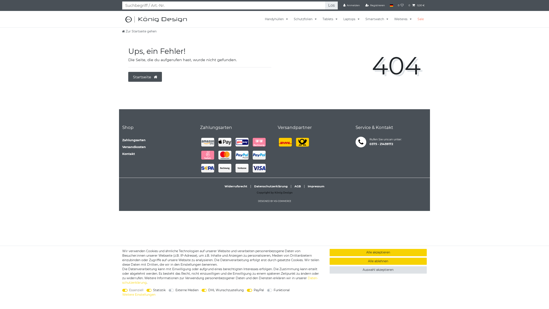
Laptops (349, 19)
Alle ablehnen (378, 261)
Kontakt (128, 154)
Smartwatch (375, 19)
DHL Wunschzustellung (226, 290)
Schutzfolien (303, 19)
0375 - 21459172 (381, 144)
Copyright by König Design (275, 192)
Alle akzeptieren (378, 252)
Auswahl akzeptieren (378, 270)
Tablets (328, 19)
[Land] (391, 5)
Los (331, 5)
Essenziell (136, 290)
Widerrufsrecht (236, 186)
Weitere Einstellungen (138, 295)
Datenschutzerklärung (271, 186)
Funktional (282, 290)
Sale (421, 19)
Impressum (316, 186)
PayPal (259, 290)
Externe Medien (187, 290)
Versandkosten (134, 147)
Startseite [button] (142, 77)
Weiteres (401, 19)
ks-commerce (282, 201)
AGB (297, 186)
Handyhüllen (275, 19)
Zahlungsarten (134, 140)
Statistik (159, 290)
